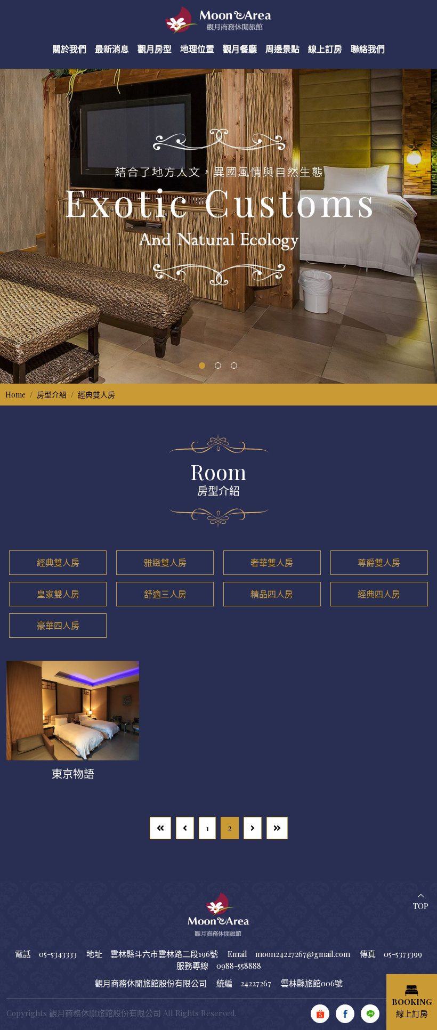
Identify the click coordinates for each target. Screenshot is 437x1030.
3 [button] (234, 365)
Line (370, 1013)
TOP (420, 906)
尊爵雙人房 (379, 562)
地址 (94, 953)
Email (237, 953)
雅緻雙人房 (165, 562)
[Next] (253, 828)
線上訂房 (412, 1007)
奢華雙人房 (271, 562)
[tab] (58, 562)
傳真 (368, 953)
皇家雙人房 (58, 593)
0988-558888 (238, 965)
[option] (218, 220)
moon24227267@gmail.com (302, 953)
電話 (23, 953)
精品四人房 (271, 593)
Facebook (345, 1013)
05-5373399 (403, 953)
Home (15, 395)
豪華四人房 (58, 625)
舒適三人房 (165, 593)
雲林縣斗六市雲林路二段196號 (164, 953)
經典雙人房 (96, 395)
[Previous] (185, 828)
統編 (224, 983)
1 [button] (202, 365)
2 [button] (218, 365)
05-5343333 (58, 953)
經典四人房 (379, 593)
